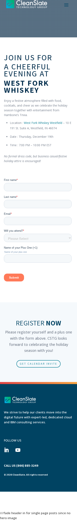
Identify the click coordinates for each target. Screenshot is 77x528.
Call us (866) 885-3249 (21, 465)
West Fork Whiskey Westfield (43, 123)
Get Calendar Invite (38, 363)
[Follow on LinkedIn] (6, 450)
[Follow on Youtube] (18, 450)
